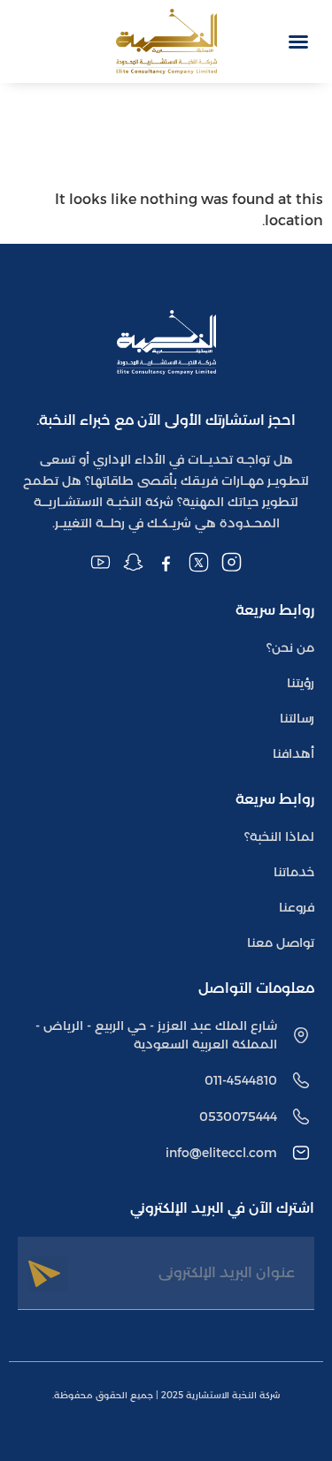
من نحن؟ (290, 647)
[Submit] (48, 1273)
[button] (298, 41)
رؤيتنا (300, 683)
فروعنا (296, 907)
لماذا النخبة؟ (279, 836)
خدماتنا (294, 872)
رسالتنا (297, 718)
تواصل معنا (280, 942)
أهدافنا (293, 753)
